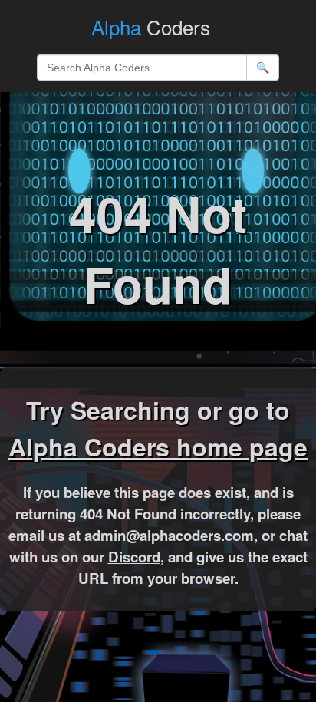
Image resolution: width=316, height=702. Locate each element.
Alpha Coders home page (158, 446)
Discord (134, 556)
